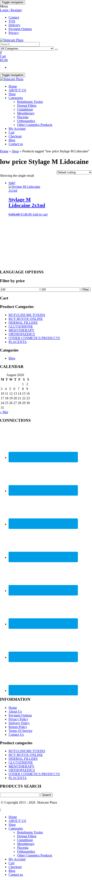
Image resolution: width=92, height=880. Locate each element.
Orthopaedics (26, 121)
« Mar (4, 412)
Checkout (15, 136)
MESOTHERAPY (21, 330)
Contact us (16, 144)
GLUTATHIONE (21, 326)
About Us (15, 711)
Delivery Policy (19, 723)
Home (13, 86)
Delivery (14, 25)
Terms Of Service (20, 731)
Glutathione (25, 109)
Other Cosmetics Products (34, 125)
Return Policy (18, 727)
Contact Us (16, 734)
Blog (12, 140)
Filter (86, 289)
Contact (14, 17)
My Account (17, 128)
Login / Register (11, 10)
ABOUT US (17, 90)
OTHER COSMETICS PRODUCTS (34, 338)
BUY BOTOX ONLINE (26, 319)
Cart (11, 132)
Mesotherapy (26, 113)
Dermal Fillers (26, 105)
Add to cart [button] (39, 214)
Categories (16, 98)
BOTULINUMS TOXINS (27, 315)
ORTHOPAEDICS (22, 334)
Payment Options (20, 29)
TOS (12, 21)
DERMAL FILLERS (23, 322)
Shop (12, 94)
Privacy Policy (18, 719)
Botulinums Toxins (30, 102)
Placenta (22, 117)
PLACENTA (18, 342)
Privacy (14, 33)
